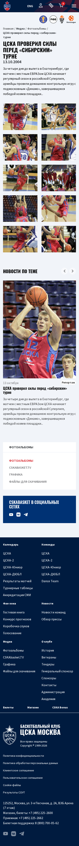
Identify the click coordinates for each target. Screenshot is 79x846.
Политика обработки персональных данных (30, 763)
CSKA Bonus (60, 707)
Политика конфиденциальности (23, 756)
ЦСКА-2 (8, 560)
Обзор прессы (52, 619)
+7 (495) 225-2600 (41, 813)
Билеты (8, 707)
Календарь (10, 544)
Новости (47, 603)
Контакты (49, 685)
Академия (48, 699)
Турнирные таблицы (18, 588)
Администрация (53, 692)
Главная (8, 28)
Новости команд (54, 612)
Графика (15, 474)
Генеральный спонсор (57, 671)
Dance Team (50, 581)
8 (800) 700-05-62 (47, 823)
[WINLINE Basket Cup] (62, 19)
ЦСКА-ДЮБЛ (12, 574)
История (48, 650)
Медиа (7, 641)
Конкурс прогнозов (17, 619)
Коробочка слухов (16, 626)
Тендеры (48, 664)
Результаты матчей (17, 581)
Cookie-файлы (12, 785)
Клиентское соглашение (18, 770)
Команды (48, 544)
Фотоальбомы (36, 28)
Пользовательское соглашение (23, 778)
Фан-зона (9, 603)
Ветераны (49, 657)
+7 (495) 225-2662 (31, 818)
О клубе (47, 641)
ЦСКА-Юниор (12, 567)
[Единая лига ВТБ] (43, 19)
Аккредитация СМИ (17, 595)
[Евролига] (71, 19)
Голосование (12, 633)
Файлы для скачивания (28, 482)
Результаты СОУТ (14, 792)
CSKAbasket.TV (20, 467)
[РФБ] (53, 19)
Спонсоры (49, 678)
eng (30, 6)
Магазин (33, 707)
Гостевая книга (14, 612)
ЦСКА (7, 553)
